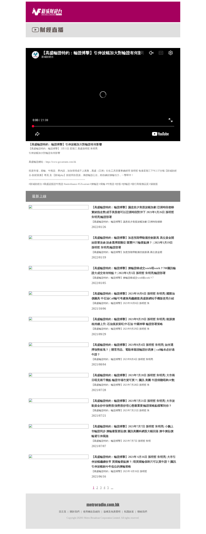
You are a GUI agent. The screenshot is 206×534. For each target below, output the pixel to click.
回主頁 (62, 511)
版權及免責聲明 (112, 511)
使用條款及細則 (91, 511)
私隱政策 (129, 511)
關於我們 (74, 511)
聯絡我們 (142, 511)
